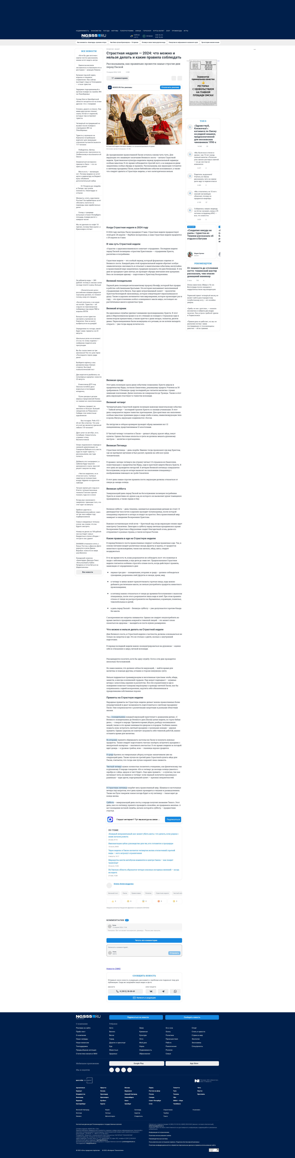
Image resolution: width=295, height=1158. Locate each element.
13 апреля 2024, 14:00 (113, 72)
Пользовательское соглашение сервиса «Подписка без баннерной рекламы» (174, 1142)
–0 (179, 935)
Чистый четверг (178, 893)
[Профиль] (217, 36)
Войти (115, 954)
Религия (148, 893)
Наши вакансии (82, 1043)
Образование (144, 1054)
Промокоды (177, 31)
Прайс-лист (80, 1032)
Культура (143, 1035)
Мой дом (143, 1043)
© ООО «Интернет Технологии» (113, 1150)
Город (111, 1039)
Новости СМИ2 (113, 968)
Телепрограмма (127, 31)
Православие (136, 893)
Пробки (148, 36)
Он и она (169, 1028)
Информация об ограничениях (159, 1132)
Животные (113, 1050)
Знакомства (96, 31)
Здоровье (113, 1054)
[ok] (129, 1070)
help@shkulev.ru (91, 1143)
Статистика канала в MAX (86, 1054)
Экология (196, 1039)
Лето (141, 1039)
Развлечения (171, 1046)
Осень (168, 1032)
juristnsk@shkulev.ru (128, 1141)
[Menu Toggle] (77, 36)
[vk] (117, 1070)
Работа (168, 1043)
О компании (81, 1035)
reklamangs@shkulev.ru (156, 1126)
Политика (170, 1035)
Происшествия (172, 1039)
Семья (168, 1054)
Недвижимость (82, 31)
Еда (110, 1046)
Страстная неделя (162, 893)
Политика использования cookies (160, 1135)
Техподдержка (82, 1046)
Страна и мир (197, 1035)
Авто (111, 1028)
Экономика (196, 1043)
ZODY (168, 31)
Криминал (143, 1032)
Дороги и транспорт (117, 1043)
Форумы (114, 31)
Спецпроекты (197, 1046)
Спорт (194, 1028)
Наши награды (82, 1039)
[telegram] (111, 1070)
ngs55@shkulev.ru (102, 1140)
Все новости (89, 51)
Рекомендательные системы (158, 1139)
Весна (111, 1035)
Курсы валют (158, 31)
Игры (186, 31)
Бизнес (112, 1032)
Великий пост (113, 893)
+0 (173, 935)
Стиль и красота (198, 1032)
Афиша (138, 31)
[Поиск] (206, 36)
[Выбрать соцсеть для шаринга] (179, 78)
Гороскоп (147, 31)
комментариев (120, 78)
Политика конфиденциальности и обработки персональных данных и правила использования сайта (182, 1145)
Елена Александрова (123, 884)
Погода (106, 31)
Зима (141, 1028)
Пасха (125, 893)
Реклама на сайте (83, 1028)
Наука (141, 1046)
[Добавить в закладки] (173, 78)
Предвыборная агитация (86, 1050)
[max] (123, 1070)
